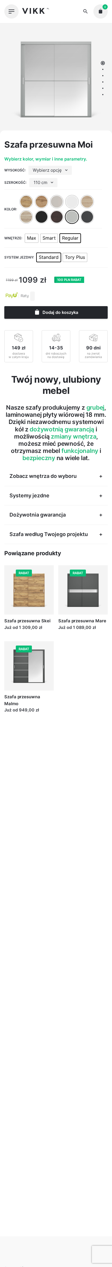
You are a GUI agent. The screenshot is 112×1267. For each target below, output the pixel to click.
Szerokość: (15, 182)
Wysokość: (15, 170)
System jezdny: (19, 257)
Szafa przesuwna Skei (27, 620)
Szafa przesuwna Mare (82, 620)
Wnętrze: (13, 238)
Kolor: (10, 209)
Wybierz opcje (19, 633)
